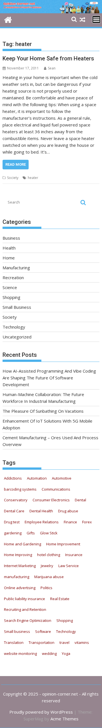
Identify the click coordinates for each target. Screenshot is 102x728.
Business (11, 238)
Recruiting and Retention (25, 609)
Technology (14, 327)
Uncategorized (17, 337)
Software (43, 631)
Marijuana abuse (49, 576)
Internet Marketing (20, 565)
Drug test (12, 521)
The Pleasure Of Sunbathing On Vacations (43, 411)
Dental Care (14, 510)
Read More (15, 164)
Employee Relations (42, 521)
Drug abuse (68, 510)
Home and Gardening (22, 543)
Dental (80, 499)
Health (9, 248)
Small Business (17, 307)
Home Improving (18, 554)
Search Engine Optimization (27, 620)
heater (33, 177)
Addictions (13, 478)
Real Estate (59, 598)
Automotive (61, 478)
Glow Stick (49, 532)
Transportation (41, 642)
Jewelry (47, 565)
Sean (52, 68)
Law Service (68, 565)
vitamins (82, 642)
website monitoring (20, 653)
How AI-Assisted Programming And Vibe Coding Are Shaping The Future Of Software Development (49, 377)
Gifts (31, 532)
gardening (13, 532)
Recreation (13, 277)
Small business (17, 631)
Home (9, 258)
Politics (46, 587)
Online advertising (19, 587)
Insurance (73, 554)
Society (12, 177)
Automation (37, 478)
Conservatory (15, 499)
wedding (49, 653)
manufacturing (16, 576)
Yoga (66, 653)
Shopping (11, 297)
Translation (14, 642)
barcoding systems (20, 489)
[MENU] (96, 19)
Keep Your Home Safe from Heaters (48, 58)
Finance (70, 521)
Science (10, 287)
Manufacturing (16, 267)
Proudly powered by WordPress (41, 712)
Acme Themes (64, 719)
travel (64, 642)
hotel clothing (48, 554)
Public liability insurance (24, 598)
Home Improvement (63, 543)
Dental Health (41, 510)
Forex (87, 521)
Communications (56, 489)
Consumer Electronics (51, 499)
